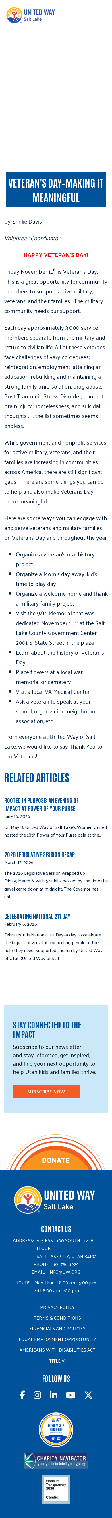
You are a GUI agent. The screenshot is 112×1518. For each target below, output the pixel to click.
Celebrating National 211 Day (37, 916)
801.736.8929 (66, 1264)
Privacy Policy (57, 1307)
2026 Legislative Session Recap (40, 854)
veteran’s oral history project (55, 559)
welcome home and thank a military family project (62, 598)
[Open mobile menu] (101, 16)
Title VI (57, 1361)
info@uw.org (64, 1272)
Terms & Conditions (57, 1318)
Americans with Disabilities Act (57, 1350)
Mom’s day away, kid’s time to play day (56, 579)
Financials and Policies (58, 1328)
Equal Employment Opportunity (57, 1339)
